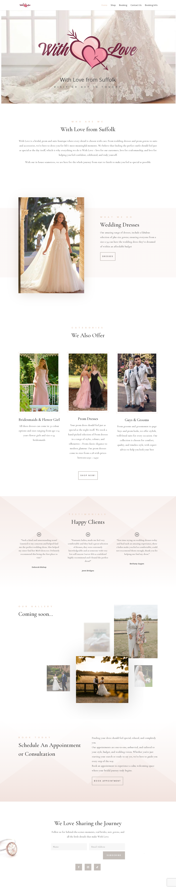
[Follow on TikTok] (97, 867)
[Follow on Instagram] (88, 867)
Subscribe (114, 855)
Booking (123, 5)
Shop (113, 5)
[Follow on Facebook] (78, 867)
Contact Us (136, 5)
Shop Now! (88, 475)
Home (104, 5)
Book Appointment (107, 781)
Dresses (107, 256)
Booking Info (151, 5)
